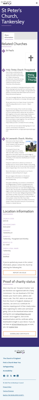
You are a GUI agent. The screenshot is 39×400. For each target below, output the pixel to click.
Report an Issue (19, 273)
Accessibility (7, 371)
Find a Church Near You (12, 362)
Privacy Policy (7, 387)
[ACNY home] (6, 3)
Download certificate (19, 334)
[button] (36, 3)
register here (13, 327)
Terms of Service (8, 391)
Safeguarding (8, 367)
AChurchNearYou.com (23, 314)
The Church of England (11, 358)
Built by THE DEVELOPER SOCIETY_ (13, 395)
